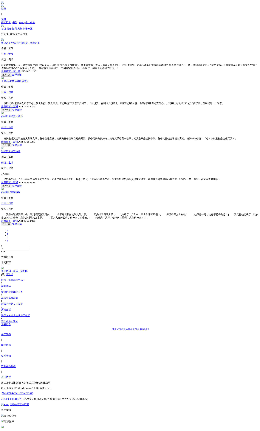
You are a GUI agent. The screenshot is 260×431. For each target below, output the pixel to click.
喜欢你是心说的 (9, 321)
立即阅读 (17, 74)
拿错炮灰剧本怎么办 (12, 292)
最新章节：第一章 (10, 71)
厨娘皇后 (6, 309)
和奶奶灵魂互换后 (10, 151)
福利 (14, 28)
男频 (19, 28)
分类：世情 (7, 54)
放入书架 (6, 75)
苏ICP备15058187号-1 (12, 399)
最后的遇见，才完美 (12, 303)
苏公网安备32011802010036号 (17, 393)
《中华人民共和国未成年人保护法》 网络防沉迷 (130, 329)
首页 (3, 28)
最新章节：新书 (9, 106)
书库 (9, 28)
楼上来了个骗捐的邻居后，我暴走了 (20, 42)
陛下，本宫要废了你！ (13, 280)
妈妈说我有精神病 (10, 192)
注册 (3, 19)
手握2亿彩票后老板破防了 (15, 81)
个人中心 (30, 22)
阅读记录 (6, 22)
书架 (14, 22)
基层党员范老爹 (9, 298)
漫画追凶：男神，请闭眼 (14, 271)
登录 (3, 8)
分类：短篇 (7, 92)
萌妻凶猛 (6, 286)
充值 (21, 22)
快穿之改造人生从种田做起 (15, 315)
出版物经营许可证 (19, 404)
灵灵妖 (9, 274)
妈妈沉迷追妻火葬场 (12, 116)
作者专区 (27, 28)
